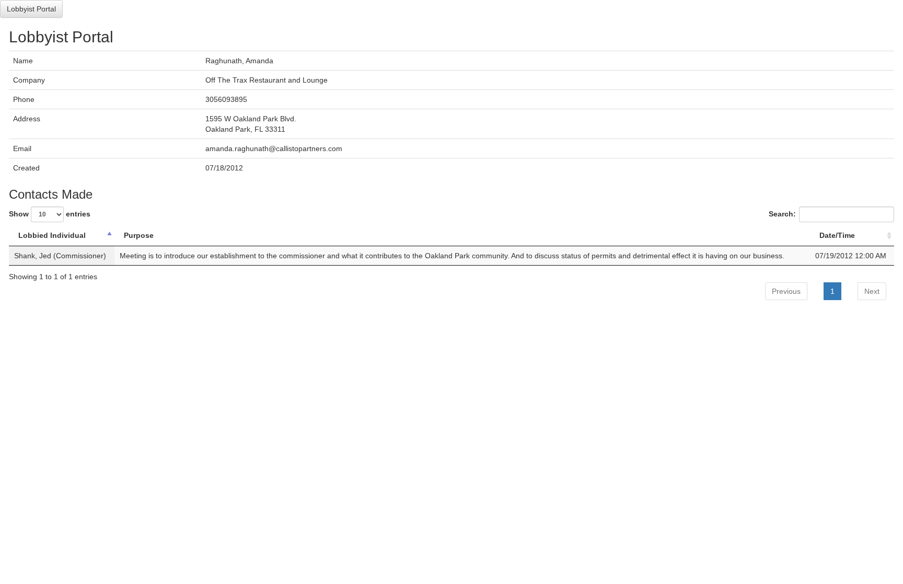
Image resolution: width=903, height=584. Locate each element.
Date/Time (837, 235)
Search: (782, 214)
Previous (786, 291)
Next (871, 291)
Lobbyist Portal (31, 9)
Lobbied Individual (52, 235)
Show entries (49, 214)
